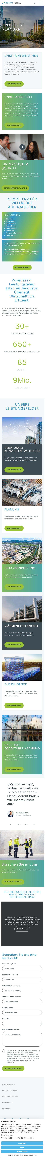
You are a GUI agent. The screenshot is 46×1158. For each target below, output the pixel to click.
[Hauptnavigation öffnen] (40, 2)
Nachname (10, 975)
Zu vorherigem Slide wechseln (10, 825)
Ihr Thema (5, 1018)
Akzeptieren (22, 929)
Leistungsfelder (10, 1097)
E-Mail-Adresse (8, 1007)
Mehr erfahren (22, 267)
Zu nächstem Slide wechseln (35, 825)
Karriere (6, 1109)
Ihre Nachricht (11, 1029)
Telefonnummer (11, 996)
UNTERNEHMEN (8, 1085)
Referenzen (7, 1103)
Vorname (9, 964)
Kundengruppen (10, 1091)
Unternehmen (11, 986)
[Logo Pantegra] (11, 3)
